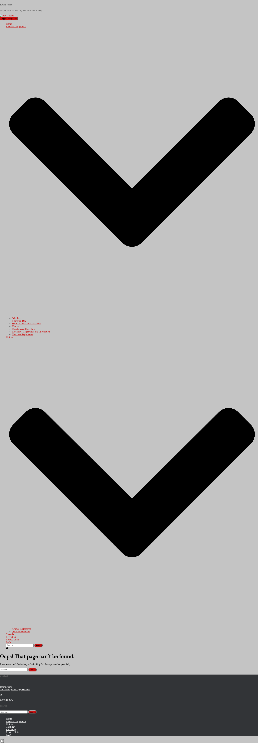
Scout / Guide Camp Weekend (26, 323)
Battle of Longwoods (16, 721)
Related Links (12, 639)
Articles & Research (21, 629)
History (15, 326)
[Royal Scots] (7, 15)
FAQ (8, 642)
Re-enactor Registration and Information (31, 331)
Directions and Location (23, 329)
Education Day (19, 321)
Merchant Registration (22, 334)
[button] (132, 315)
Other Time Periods (21, 631)
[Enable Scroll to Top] (2, 741)
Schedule (16, 318)
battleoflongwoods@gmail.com (15, 689)
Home (9, 24)
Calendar (10, 634)
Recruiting (11, 637)
